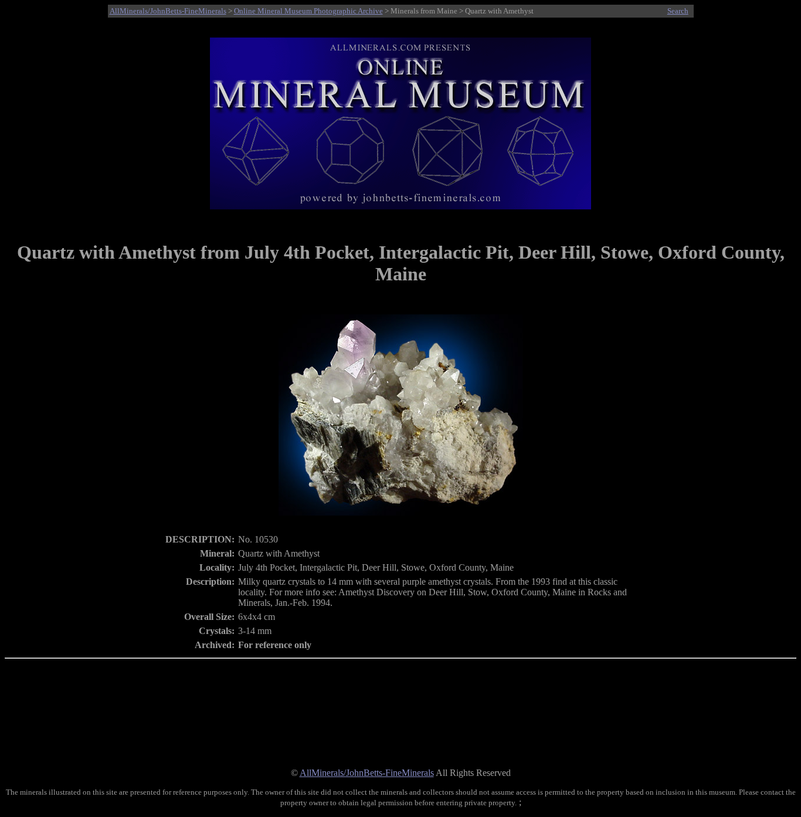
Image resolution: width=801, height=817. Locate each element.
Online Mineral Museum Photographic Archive (308, 10)
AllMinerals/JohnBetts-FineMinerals (168, 10)
